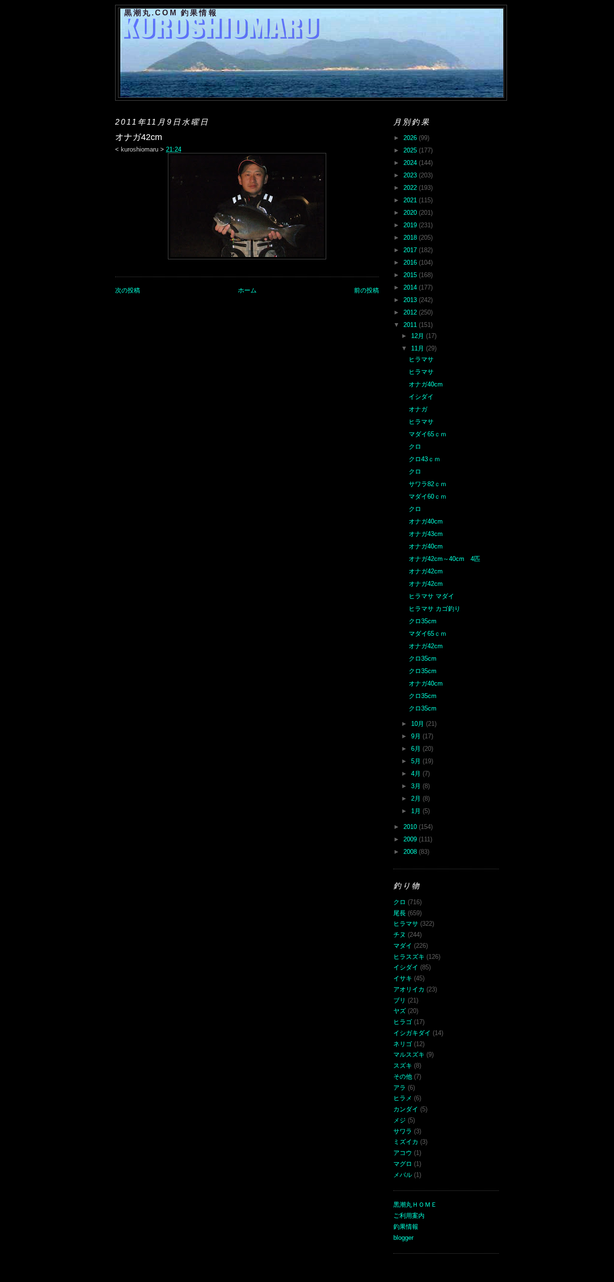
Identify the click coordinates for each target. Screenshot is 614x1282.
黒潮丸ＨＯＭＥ (415, 1204)
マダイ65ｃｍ (428, 434)
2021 (411, 200)
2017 (411, 250)
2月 (417, 798)
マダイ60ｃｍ (428, 496)
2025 (411, 150)
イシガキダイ (412, 1033)
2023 (411, 175)
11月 (418, 348)
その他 (402, 1076)
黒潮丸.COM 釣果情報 (171, 13)
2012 (411, 312)
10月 (418, 723)
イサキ (402, 978)
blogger (403, 1237)
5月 (417, 761)
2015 (411, 275)
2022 (411, 187)
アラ (399, 1087)
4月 (417, 773)
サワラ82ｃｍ (428, 484)
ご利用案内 (409, 1215)
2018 (411, 237)
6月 (417, 748)
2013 (411, 299)
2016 (411, 262)
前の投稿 (366, 290)
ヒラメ (402, 1098)
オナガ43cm (426, 533)
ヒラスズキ (409, 956)
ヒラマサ (421, 359)
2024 (411, 162)
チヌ (399, 934)
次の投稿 (127, 290)
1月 (417, 811)
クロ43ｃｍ (424, 459)
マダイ (402, 945)
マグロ (402, 1163)
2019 (411, 225)
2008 (411, 851)
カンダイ (405, 1109)
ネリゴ (402, 1044)
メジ (399, 1120)
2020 (411, 212)
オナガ (418, 409)
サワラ (402, 1131)
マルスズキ (409, 1054)
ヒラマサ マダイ (431, 596)
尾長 (399, 913)
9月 (417, 736)
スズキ (402, 1065)
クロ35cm (423, 621)
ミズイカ (405, 1141)
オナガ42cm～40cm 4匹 (444, 558)
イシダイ (421, 396)
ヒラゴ (402, 1022)
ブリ (399, 1000)
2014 (411, 287)
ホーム (247, 290)
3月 (417, 786)
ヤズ (399, 1010)
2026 (411, 137)
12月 (418, 335)
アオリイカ (409, 989)
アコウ (402, 1152)
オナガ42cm (426, 571)
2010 (411, 826)
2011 (411, 324)
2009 (411, 839)
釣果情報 (405, 1226)
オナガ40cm (426, 384)
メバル (402, 1174)
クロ (415, 446)
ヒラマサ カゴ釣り (434, 608)
